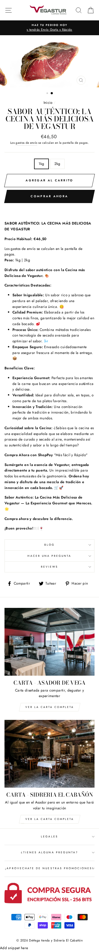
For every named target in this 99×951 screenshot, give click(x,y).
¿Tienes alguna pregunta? (49, 852)
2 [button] (52, 93)
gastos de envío (26, 143)
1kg (41, 163)
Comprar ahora (49, 196)
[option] (49, 28)
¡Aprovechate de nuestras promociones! (49, 868)
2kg (57, 163)
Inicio (48, 102)
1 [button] (47, 93)
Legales (49, 836)
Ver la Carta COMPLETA (49, 707)
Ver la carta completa (49, 819)
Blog (49, 545)
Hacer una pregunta (49, 556)
